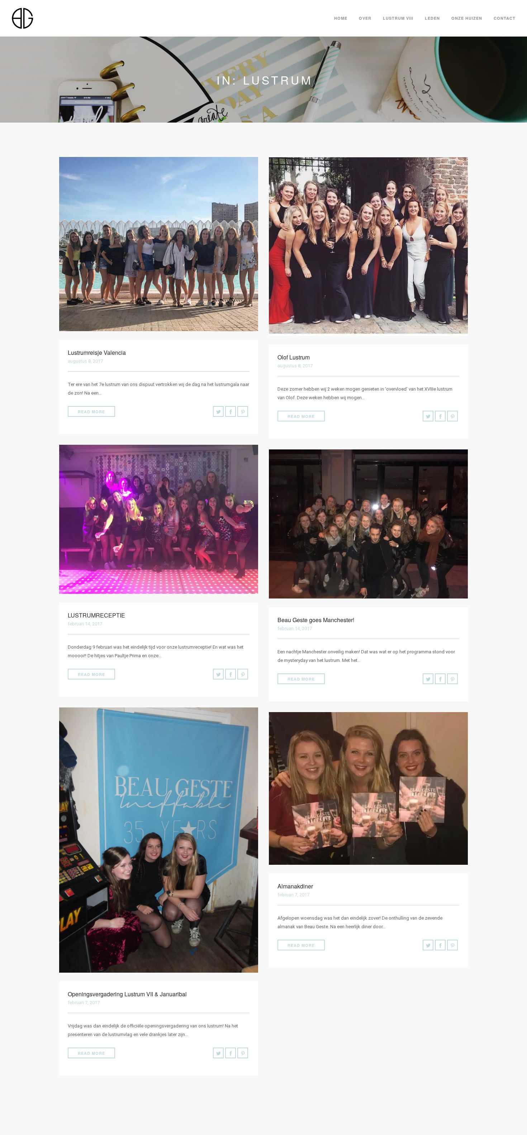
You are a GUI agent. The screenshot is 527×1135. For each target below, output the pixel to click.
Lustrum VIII (398, 18)
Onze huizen (466, 18)
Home (340, 18)
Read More (91, 411)
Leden (432, 18)
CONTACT (505, 18)
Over (365, 18)
